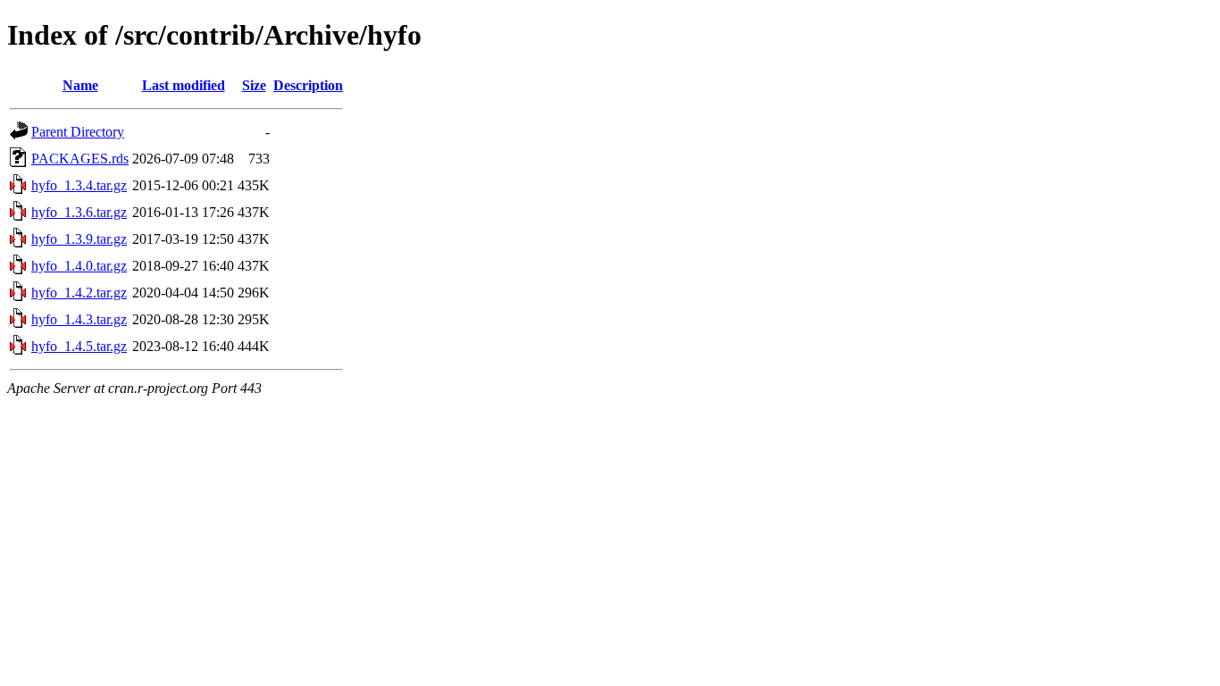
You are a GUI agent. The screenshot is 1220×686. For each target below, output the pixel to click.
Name (80, 85)
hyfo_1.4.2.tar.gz (79, 292)
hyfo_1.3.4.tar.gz (79, 185)
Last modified (183, 85)
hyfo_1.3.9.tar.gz (79, 239)
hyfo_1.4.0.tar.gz (79, 265)
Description (308, 85)
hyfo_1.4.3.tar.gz (79, 319)
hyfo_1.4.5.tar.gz (79, 346)
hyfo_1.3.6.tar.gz (79, 212)
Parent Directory (77, 131)
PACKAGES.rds (80, 158)
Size (254, 85)
